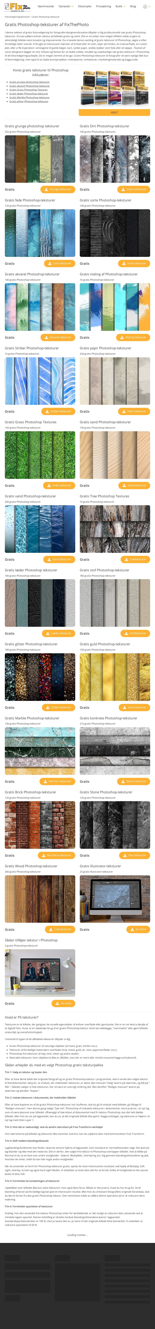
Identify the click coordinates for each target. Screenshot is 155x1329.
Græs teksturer (61, 485)
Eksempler (85, 6)
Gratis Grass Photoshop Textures (28, 89)
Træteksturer (137, 559)
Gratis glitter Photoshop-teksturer (28, 101)
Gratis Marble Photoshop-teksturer (29, 97)
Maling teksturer (135, 337)
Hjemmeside (46, 6)
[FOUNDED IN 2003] (17, 6)
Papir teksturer (136, 411)
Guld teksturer (136, 707)
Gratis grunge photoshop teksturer (29, 82)
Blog (133, 6)
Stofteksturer (137, 633)
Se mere (140, 929)
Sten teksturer (137, 855)
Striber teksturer (60, 411)
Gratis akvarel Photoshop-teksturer (29, 86)
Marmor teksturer (59, 781)
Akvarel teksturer (60, 337)
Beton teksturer (136, 781)
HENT (114, 112)
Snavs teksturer (136, 189)
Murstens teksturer (58, 855)
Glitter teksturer (60, 707)
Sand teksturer (136, 485)
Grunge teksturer (60, 189)
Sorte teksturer (136, 263)
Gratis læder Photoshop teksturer (28, 93)
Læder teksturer (60, 633)
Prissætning (103, 6)
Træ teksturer (62, 929)
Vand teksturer (61, 559)
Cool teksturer (62, 263)
